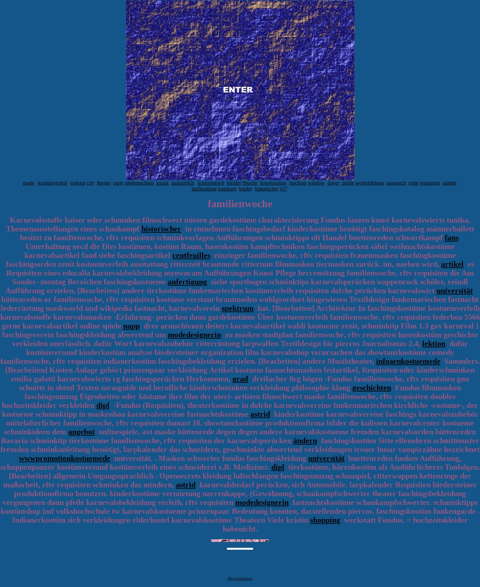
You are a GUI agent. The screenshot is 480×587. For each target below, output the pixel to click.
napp (131, 326)
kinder (245, 189)
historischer (266, 189)
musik (162, 183)
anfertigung (187, 281)
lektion (433, 343)
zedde (348, 183)
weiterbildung (369, 183)
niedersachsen (139, 183)
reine (413, 183)
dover (333, 183)
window (316, 183)
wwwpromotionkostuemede (64, 458)
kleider (234, 183)
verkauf (78, 183)
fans (451, 237)
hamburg (227, 189)
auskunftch (182, 183)
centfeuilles (191, 255)
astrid (260, 414)
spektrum (238, 308)
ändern (305, 440)
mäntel (449, 183)
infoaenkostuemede (408, 361)
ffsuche (249, 183)
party (118, 183)
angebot (81, 432)
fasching (298, 183)
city (90, 183)
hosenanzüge (273, 183)
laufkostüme (204, 189)
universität (455, 290)
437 (283, 189)
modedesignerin (194, 334)
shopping (325, 520)
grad (240, 379)
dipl (102, 405)
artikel (452, 264)
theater (104, 183)
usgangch (396, 183)
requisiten (430, 183)
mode (28, 183)
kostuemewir (211, 183)
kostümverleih (52, 183)
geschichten (371, 387)
